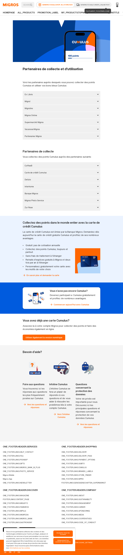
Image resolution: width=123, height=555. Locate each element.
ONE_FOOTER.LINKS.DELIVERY (74, 452)
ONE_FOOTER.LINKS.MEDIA (73, 514)
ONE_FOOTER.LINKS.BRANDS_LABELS (77, 471)
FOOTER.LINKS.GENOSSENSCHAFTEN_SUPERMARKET (84, 482)
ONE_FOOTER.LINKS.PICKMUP (15, 459)
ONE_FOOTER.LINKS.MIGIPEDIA (16, 514)
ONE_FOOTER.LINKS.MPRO (73, 479)
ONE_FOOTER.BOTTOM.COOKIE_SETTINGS (76, 542)
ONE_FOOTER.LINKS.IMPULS (14, 511)
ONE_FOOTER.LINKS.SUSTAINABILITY (77, 499)
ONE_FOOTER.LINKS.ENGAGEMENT (76, 503)
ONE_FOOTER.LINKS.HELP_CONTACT (18, 452)
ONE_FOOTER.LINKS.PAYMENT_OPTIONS (78, 459)
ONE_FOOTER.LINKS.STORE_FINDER (76, 475)
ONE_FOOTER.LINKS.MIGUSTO (15, 503)
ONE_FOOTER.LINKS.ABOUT (73, 495)
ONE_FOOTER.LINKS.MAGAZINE (16, 495)
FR (10, 552)
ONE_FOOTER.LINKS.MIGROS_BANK (17, 518)
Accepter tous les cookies (63, 534)
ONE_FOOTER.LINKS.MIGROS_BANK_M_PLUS (21, 467)
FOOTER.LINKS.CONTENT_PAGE (16, 499)
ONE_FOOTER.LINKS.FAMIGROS (16, 507)
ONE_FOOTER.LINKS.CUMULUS (74, 467)
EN (19, 552)
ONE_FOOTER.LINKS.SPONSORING (76, 511)
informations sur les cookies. (19, 548)
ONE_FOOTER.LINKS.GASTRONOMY (17, 522)
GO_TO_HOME (10, 5)
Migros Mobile (8, 475)
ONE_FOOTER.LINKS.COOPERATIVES (77, 518)
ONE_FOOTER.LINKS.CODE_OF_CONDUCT (79, 522)
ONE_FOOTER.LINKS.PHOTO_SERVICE (18, 471)
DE (5, 552)
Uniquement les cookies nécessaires (63, 541)
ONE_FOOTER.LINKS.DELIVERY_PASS (77, 456)
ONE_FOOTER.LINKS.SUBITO (73, 463)
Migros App (7, 479)
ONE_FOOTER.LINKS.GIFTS (14, 463)
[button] (61, 94)
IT (14, 552)
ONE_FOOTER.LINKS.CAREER (73, 507)
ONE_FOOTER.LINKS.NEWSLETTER (17, 482)
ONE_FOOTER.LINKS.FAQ (13, 456)
